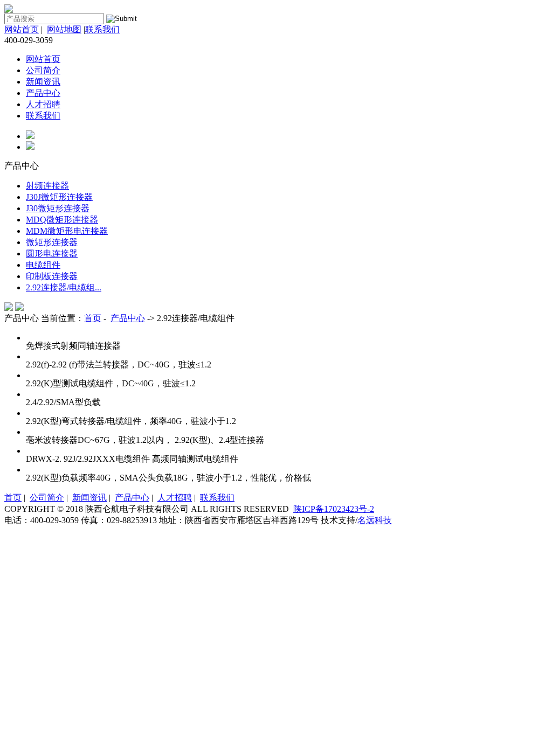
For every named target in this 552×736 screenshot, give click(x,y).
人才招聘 (43, 104)
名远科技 (374, 520)
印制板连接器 (52, 276)
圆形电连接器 (52, 253)
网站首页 (21, 29)
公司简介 (43, 70)
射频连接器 (47, 185)
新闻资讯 (43, 81)
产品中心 (43, 93)
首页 (92, 318)
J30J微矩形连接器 (59, 197)
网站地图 (64, 29)
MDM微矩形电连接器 (67, 230)
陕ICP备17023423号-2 (333, 508)
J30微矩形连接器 (57, 208)
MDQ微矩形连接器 (62, 219)
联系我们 (102, 29)
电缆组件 (43, 264)
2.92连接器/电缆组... (63, 287)
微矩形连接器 (52, 242)
